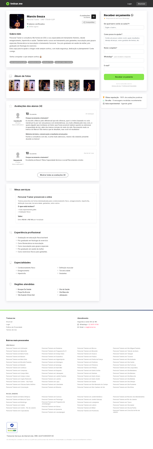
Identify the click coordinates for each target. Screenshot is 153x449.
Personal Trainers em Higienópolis (53, 359)
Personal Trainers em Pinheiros (87, 365)
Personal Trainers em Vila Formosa (124, 365)
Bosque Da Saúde (24, 289)
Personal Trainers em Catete (15, 405)
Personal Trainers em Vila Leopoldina (125, 368)
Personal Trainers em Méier (86, 408)
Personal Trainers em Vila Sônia (123, 387)
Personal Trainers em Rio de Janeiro (125, 399)
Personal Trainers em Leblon (86, 405)
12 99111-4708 (93, 324)
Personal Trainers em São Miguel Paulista (126, 348)
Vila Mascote (64, 292)
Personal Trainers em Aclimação (16, 348)
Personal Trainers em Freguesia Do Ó (54, 351)
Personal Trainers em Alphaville (16, 351)
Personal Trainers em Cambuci (16, 368)
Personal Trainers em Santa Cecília (88, 370)
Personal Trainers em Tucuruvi (123, 356)
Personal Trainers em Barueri (15, 356)
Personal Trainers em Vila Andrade (124, 359)
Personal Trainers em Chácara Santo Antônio (20, 384)
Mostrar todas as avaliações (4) (53, 175)
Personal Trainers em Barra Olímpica (18, 397)
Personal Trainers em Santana (87, 373)
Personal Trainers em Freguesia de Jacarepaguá (53, 403)
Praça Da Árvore (24, 292)
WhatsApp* (117, 57)
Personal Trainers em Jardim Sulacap (89, 399)
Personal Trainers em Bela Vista (16, 359)
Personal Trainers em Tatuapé (123, 354)
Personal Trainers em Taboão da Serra (125, 351)
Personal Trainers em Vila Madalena (125, 370)
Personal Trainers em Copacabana (17, 411)
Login (129, 4)
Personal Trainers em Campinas (16, 370)
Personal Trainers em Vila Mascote (124, 376)
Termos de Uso (116, 86)
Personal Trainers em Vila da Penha (124, 408)
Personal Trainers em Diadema (52, 348)
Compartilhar (90, 22)
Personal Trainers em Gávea (51, 406)
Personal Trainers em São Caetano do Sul (91, 387)
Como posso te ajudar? (113, 34)
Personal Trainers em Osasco (87, 354)
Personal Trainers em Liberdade (52, 384)
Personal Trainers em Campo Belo (17, 373)
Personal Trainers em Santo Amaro (88, 376)
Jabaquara (63, 295)
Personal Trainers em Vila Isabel (123, 405)
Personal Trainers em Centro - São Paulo (19, 381)
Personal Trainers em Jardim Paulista (54, 376)
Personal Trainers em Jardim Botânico (89, 397)
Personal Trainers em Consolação (17, 387)
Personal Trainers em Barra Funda (17, 354)
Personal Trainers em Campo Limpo (18, 376)
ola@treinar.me (90, 327)
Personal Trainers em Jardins (51, 379)
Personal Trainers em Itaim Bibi (52, 368)
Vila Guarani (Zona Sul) (26, 295)
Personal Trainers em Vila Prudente (124, 384)
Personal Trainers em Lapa (50, 381)
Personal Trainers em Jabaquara (52, 373)
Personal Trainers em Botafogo (16, 402)
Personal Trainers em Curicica (51, 397)
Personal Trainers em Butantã (15, 365)
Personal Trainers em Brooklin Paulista (18, 362)
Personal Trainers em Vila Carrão (123, 362)
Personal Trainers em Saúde (86, 381)
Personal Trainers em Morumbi (87, 351)
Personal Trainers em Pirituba (87, 368)
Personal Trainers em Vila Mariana (124, 373)
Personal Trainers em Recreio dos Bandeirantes (128, 397)
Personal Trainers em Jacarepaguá (53, 412)
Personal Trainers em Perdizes (87, 362)
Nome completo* (110, 48)
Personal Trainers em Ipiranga (51, 365)
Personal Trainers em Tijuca (122, 402)
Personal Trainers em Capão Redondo (18, 379)
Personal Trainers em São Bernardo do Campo (92, 384)
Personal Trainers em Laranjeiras (88, 402)
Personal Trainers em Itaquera (51, 370)
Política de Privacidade (129, 86)
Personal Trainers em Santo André (88, 379)
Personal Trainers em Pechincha (88, 411)
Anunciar (141, 4)
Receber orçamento (124, 77)
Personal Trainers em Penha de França (90, 359)
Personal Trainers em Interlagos (52, 362)
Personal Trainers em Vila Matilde (124, 379)
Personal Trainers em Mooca (86, 348)
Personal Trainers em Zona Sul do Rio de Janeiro (126, 411)
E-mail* (107, 65)
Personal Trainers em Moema (51, 387)
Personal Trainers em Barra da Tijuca (18, 399)
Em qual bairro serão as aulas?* (117, 24)
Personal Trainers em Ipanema (52, 409)
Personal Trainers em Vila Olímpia (124, 381)
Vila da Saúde (64, 289)
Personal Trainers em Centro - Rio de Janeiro (21, 408)
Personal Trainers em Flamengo (52, 399)
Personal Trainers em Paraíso (87, 356)
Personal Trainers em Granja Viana (53, 354)
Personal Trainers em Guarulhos (52, 356)
